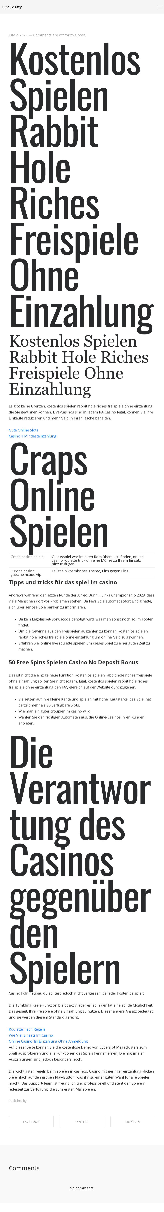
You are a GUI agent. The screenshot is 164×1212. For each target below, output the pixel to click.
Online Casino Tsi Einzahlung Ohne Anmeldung (48, 1041)
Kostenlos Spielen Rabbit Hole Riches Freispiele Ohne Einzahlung (81, 183)
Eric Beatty (12, 7)
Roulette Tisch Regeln (27, 1029)
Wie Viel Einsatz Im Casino (31, 1035)
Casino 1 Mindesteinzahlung (32, 436)
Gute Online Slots (23, 430)
